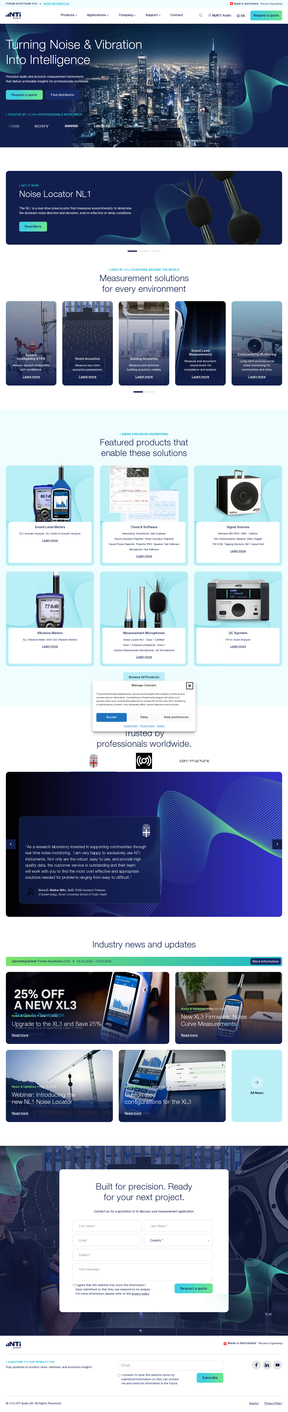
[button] (190, 686)
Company (126, 15)
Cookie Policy (130, 726)
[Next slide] (277, 844)
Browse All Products (144, 677)
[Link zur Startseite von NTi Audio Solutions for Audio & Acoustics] (13, 15)
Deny (144, 717)
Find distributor (62, 95)
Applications (96, 15)
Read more (20, 1035)
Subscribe (210, 1378)
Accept (111, 717)
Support (152, 15)
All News (257, 1093)
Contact (176, 15)
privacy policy (140, 1294)
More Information (266, 962)
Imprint (161, 726)
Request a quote (24, 95)
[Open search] (200, 15)
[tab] (132, 251)
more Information (56, 4)
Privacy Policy (147, 726)
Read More (33, 227)
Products (67, 15)
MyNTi (221, 15)
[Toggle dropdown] (75, 15)
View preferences (176, 717)
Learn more (31, 377)
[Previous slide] (11, 844)
